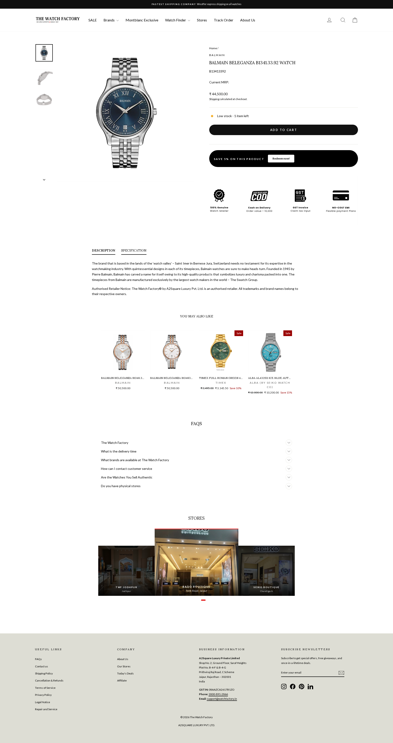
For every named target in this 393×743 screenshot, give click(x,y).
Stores (202, 20)
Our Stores (124, 666)
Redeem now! (281, 158)
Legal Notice (42, 702)
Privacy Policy (43, 695)
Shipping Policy (44, 673)
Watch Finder (176, 20)
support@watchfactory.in (222, 698)
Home (213, 48)
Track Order (223, 20)
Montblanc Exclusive (142, 20)
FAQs (38, 659)
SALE (92, 20)
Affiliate (122, 680)
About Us (247, 20)
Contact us (41, 666)
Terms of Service (45, 687)
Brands (109, 20)
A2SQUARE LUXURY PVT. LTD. (196, 725)
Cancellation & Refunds (49, 680)
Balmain (217, 55)
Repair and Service (46, 709)
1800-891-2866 (218, 694)
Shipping (214, 99)
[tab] (103, 251)
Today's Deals (125, 673)
